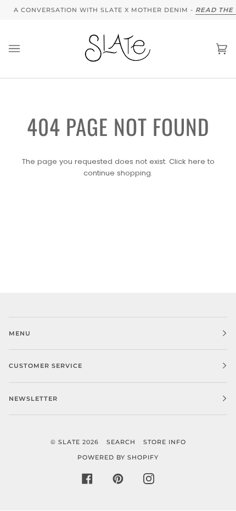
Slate (69, 442)
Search (121, 442)
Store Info (164, 442)
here (196, 161)
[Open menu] (25, 49)
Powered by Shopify (118, 457)
